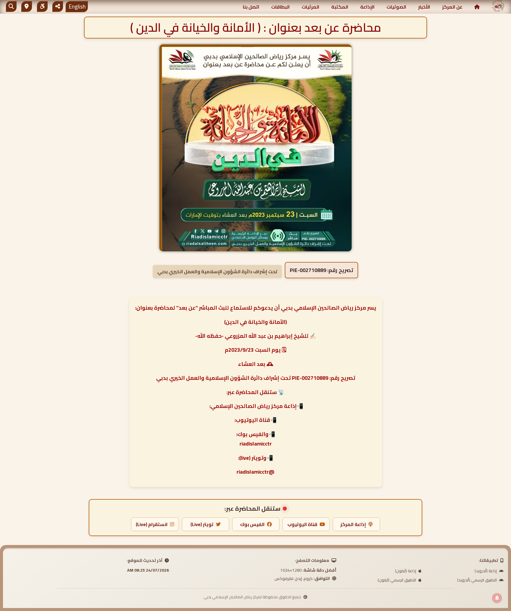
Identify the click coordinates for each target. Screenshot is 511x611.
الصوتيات (396, 6)
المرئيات (310, 6)
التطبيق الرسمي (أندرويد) (477, 579)
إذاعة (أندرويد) (486, 570)
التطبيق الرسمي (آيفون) (397, 579)
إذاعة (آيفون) (406, 570)
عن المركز (452, 6)
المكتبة (339, 6)
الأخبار (424, 6)
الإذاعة (367, 6)
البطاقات (280, 6)
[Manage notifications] (497, 598)
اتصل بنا (251, 6)
